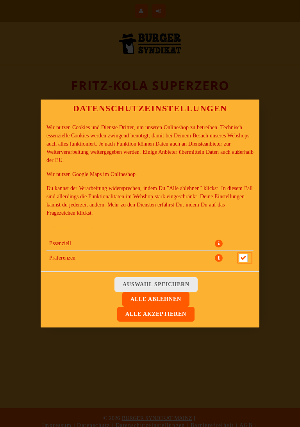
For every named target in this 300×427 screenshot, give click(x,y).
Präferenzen (62, 258)
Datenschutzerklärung (70, 227)
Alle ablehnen (155, 299)
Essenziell (60, 243)
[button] (219, 243)
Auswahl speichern (156, 284)
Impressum (114, 227)
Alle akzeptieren (155, 314)
